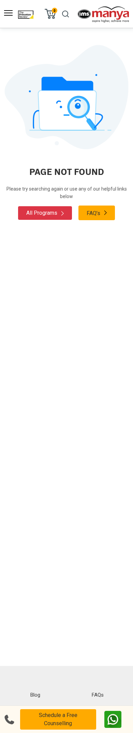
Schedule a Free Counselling (58, 719)
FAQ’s (94, 213)
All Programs (42, 213)
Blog (35, 695)
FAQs (98, 695)
